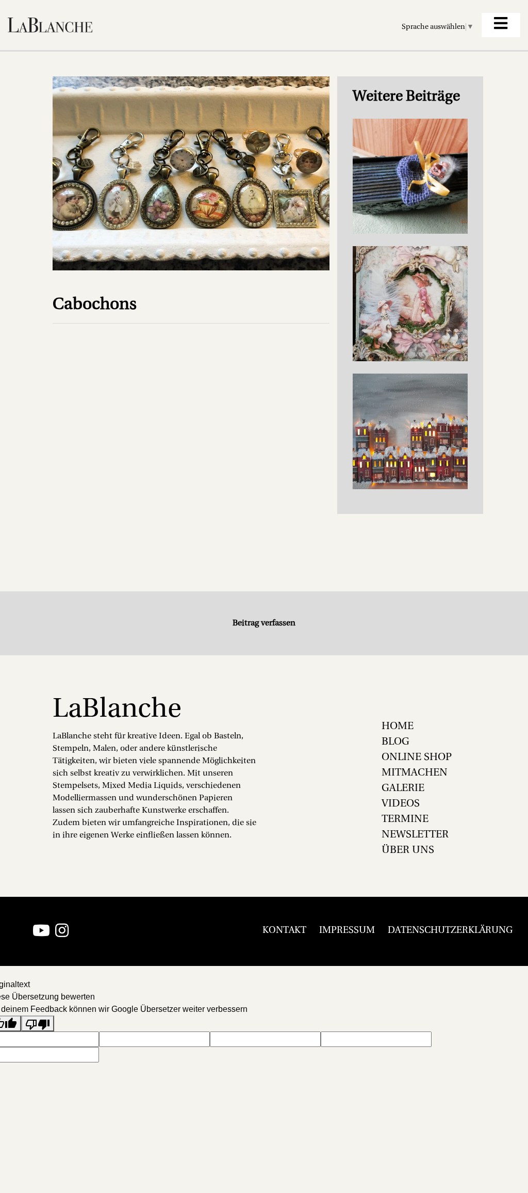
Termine (405, 819)
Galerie (403, 788)
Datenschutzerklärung (450, 931)
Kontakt (284, 931)
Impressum (347, 931)
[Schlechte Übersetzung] (37, 1023)
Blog (395, 742)
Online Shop (417, 757)
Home (398, 726)
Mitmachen (415, 773)
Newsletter (415, 835)
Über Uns (408, 850)
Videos (401, 804)
